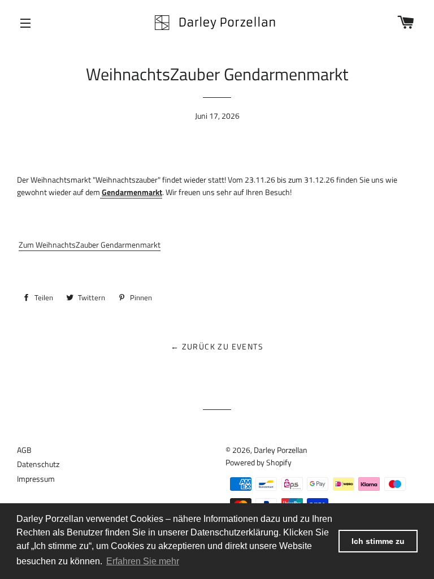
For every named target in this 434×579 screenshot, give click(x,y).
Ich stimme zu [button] (378, 541)
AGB (24, 450)
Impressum (36, 479)
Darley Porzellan (280, 450)
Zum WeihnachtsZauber (89, 244)
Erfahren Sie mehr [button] (142, 561)
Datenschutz (38, 464)
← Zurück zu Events (217, 346)
